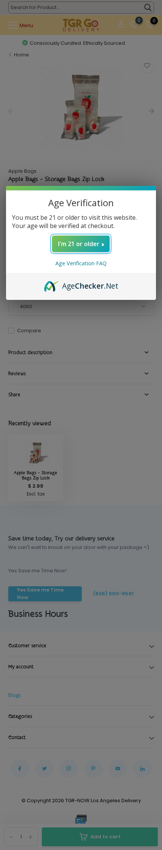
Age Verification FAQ (81, 263)
